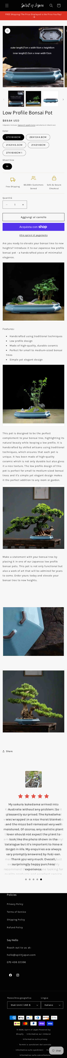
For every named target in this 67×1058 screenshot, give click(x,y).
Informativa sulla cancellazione (35, 1055)
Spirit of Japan (32, 1030)
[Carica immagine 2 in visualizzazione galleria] (33, 98)
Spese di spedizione (26, 125)
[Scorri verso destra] (63, 99)
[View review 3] (33, 879)
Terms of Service (16, 911)
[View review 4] (37, 879)
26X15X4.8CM (38, 137)
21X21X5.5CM (14, 144)
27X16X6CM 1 (14, 152)
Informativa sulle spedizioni (29, 1050)
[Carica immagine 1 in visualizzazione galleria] (16, 98)
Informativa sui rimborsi (39, 1034)
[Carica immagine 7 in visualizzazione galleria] (50, 98)
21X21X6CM (38, 144)
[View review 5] (41, 879)
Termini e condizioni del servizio (35, 1044)
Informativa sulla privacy (35, 1039)
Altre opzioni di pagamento (33, 235)
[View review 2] (30, 879)
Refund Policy (15, 927)
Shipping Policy (16, 919)
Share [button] (9, 751)
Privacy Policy (15, 904)
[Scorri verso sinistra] (4, 99)
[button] (7, 5)
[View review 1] (26, 879)
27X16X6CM (13, 137)
